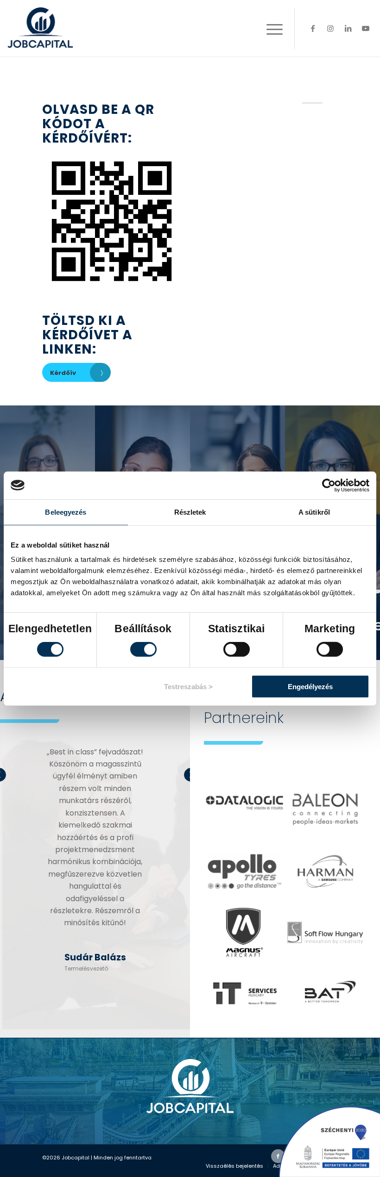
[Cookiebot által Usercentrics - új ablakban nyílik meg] (328, 485)
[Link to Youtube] (366, 28)
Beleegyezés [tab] (65, 512)
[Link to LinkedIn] (348, 28)
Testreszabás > (188, 687)
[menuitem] (234, 1166)
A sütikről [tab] (314, 512)
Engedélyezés (310, 687)
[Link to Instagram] (330, 28)
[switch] (143, 649)
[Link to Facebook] (313, 28)
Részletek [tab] (190, 512)
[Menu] (270, 28)
